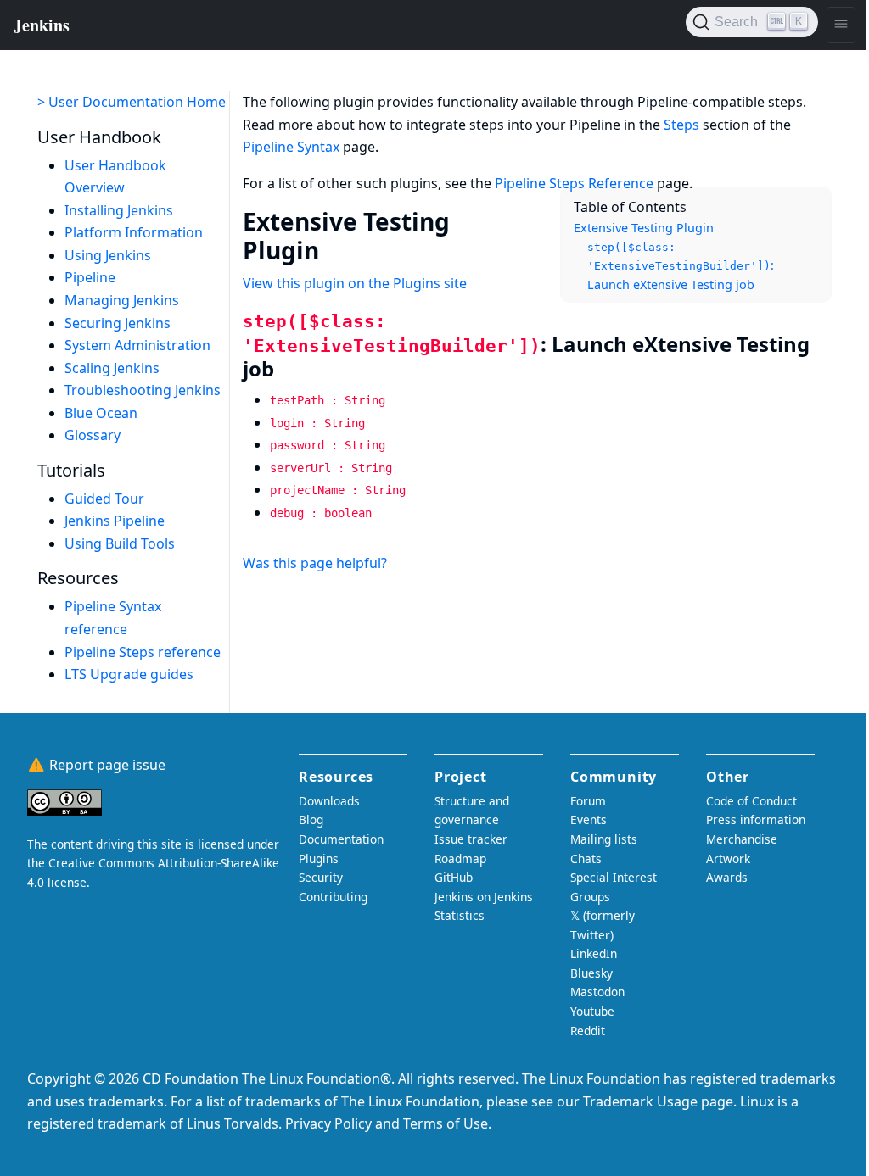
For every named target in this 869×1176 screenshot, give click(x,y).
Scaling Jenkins (112, 368)
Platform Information (133, 232)
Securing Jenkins (117, 323)
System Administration (137, 345)
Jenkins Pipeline (114, 520)
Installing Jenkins (118, 210)
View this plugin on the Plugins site (355, 283)
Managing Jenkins (121, 300)
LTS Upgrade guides (128, 674)
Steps (681, 124)
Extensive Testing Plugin (644, 228)
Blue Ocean (100, 413)
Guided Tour (104, 498)
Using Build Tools (119, 543)
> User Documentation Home (131, 101)
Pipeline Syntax (291, 146)
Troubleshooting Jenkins (142, 390)
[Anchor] (335, 249)
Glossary (92, 435)
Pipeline (89, 277)
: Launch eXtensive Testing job (680, 267)
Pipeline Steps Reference (574, 183)
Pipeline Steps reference (142, 652)
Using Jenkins (107, 255)
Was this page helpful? (315, 563)
